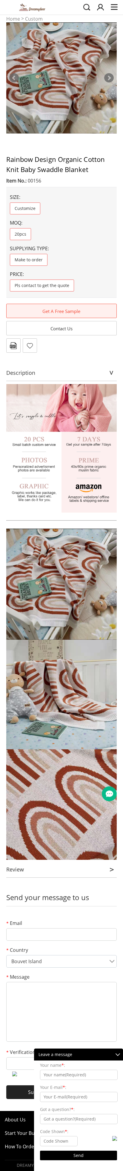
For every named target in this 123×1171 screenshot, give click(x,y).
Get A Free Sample (61, 311)
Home (13, 19)
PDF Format (13, 345)
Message (18, 977)
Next (109, 78)
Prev (14, 78)
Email (14, 923)
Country (17, 950)
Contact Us (61, 328)
